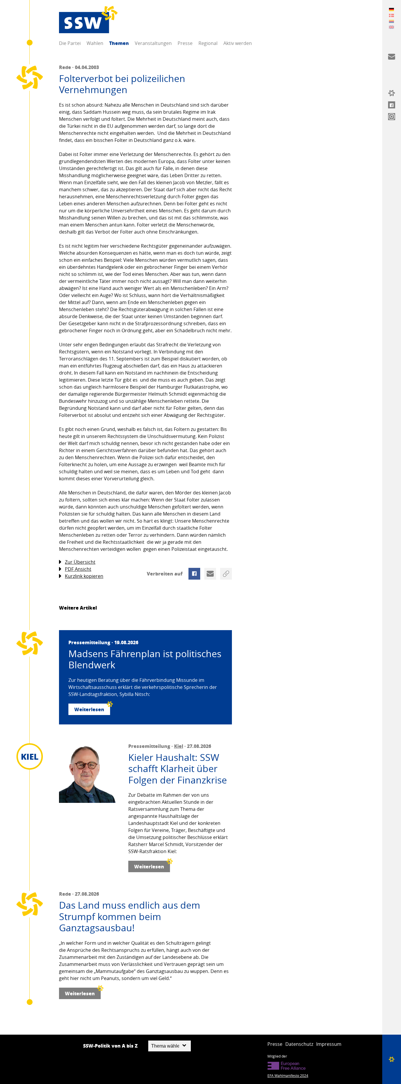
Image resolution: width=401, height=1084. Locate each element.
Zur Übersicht (80, 562)
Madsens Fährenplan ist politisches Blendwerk (144, 659)
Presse (185, 43)
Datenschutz (299, 1044)
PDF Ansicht (78, 569)
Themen (119, 43)
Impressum (328, 1044)
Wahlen (95, 43)
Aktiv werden (237, 43)
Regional (208, 43)
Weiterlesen (89, 709)
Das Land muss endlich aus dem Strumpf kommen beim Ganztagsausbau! (129, 916)
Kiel (178, 746)
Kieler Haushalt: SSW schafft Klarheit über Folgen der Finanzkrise (177, 769)
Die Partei (70, 43)
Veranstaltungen (153, 43)
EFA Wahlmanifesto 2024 (287, 1075)
